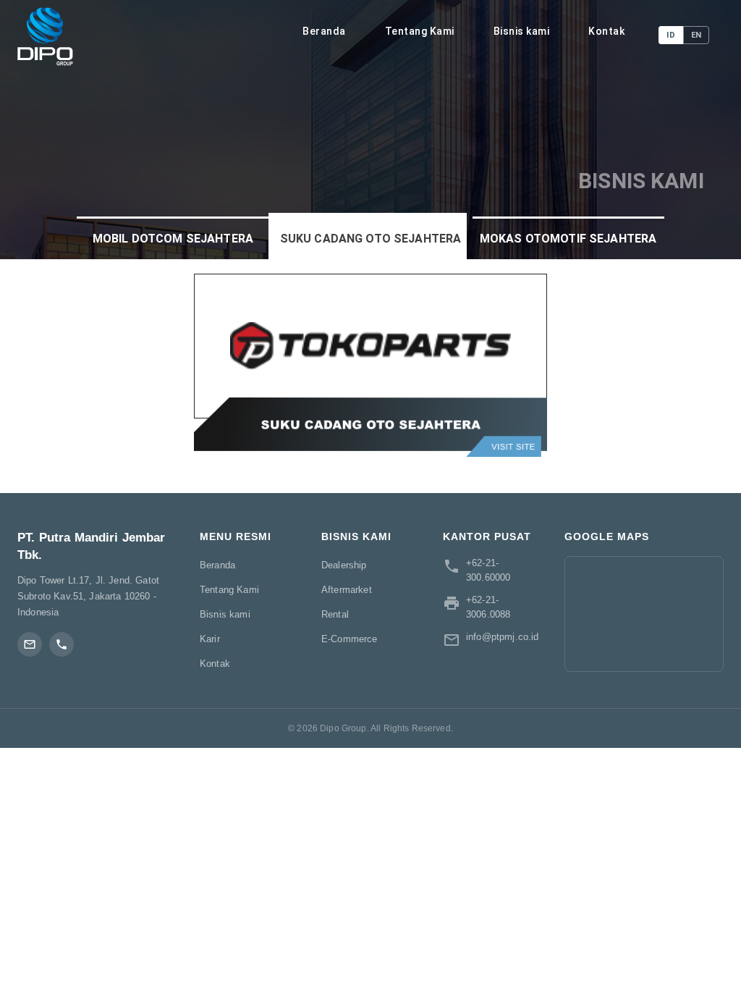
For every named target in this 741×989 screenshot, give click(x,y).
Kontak (606, 31)
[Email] (29, 644)
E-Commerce (349, 639)
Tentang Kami (419, 31)
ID (670, 35)
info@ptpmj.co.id (502, 636)
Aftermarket (346, 589)
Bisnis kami (522, 31)
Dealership (344, 565)
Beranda (324, 31)
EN (696, 35)
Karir (210, 639)
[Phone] (61, 644)
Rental (335, 614)
